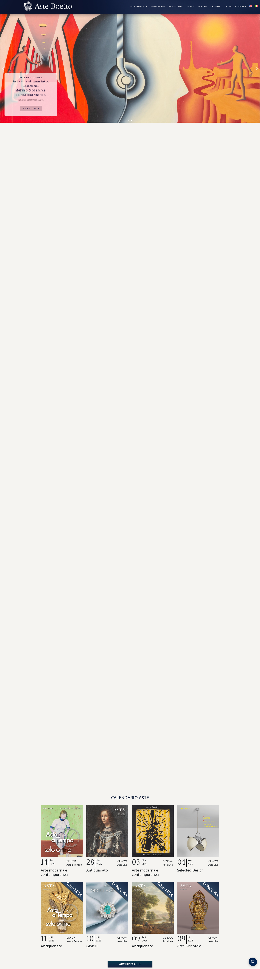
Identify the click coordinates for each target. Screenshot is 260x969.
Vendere (189, 6)
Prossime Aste (158, 6)
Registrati (240, 6)
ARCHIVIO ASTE (130, 964)
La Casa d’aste (137, 6)
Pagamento (216, 6)
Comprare (202, 6)
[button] (3, 68)
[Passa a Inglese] (250, 7)
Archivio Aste (175, 6)
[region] (130, 68)
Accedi (229, 6)
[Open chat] (253, 962)
